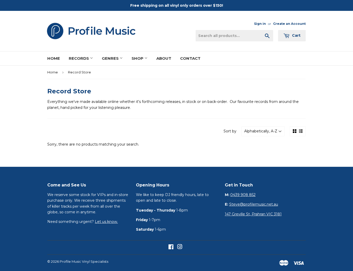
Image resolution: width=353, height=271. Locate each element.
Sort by (230, 131)
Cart (296, 35)
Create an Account (289, 24)
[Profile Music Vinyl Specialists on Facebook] (171, 247)
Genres (111, 58)
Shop (138, 58)
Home (53, 58)
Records (79, 58)
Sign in (260, 24)
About (163, 58)
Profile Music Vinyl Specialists (84, 261)
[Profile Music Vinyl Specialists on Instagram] (179, 247)
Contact (190, 58)
